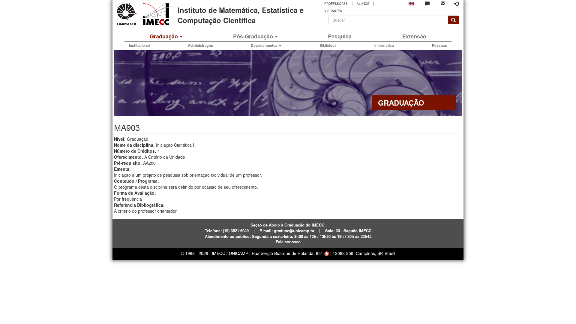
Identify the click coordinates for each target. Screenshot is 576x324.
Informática (384, 45)
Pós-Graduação (253, 36)
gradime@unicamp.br (294, 230)
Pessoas (439, 45)
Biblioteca (328, 45)
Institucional (139, 45)
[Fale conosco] (427, 3)
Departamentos (264, 45)
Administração (200, 45)
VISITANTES (333, 11)
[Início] (155, 14)
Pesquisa (340, 36)
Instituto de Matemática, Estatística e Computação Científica (241, 15)
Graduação (164, 36)
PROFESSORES (336, 4)
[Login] (456, 3)
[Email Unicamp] (443, 2)
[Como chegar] (326, 253)
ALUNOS (363, 4)
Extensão (414, 36)
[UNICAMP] (128, 14)
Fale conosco (288, 241)
